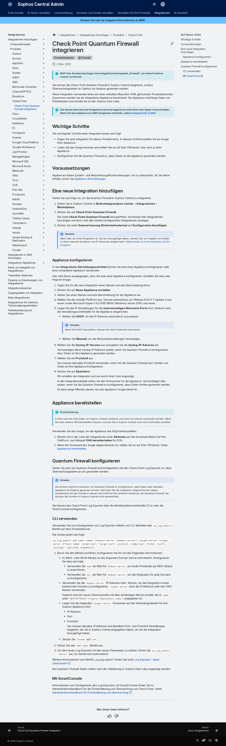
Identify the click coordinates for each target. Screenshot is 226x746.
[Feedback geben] (216, 741)
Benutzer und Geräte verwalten (95, 12)
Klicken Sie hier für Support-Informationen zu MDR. (113, 20)
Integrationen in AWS (143, 113)
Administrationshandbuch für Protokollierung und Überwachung (90, 692)
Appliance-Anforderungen (90, 178)
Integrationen (162, 12)
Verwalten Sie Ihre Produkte (134, 12)
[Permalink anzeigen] (172, 43)
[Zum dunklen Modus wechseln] (154, 4)
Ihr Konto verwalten (39, 12)
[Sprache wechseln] (162, 4)
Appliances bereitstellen (71, 448)
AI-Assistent (181, 12)
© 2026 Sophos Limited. (20, 741)
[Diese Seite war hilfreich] (110, 716)
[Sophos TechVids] (210, 741)
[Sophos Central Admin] (10, 4)
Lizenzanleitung (63, 12)
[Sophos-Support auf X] (197, 741)
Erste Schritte (15, 12)
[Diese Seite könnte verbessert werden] (116, 716)
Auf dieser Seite (191, 34)
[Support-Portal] (204, 741)
